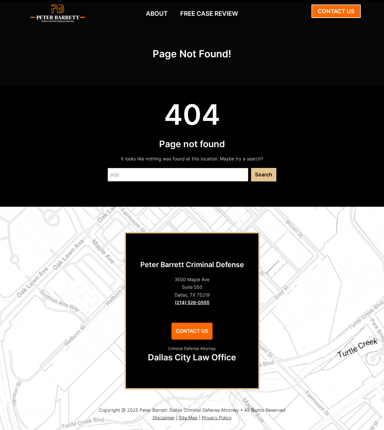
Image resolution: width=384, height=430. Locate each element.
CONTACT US (336, 11)
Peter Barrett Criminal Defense (192, 264)
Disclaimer (164, 417)
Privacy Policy (217, 417)
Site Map (188, 417)
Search (263, 175)
